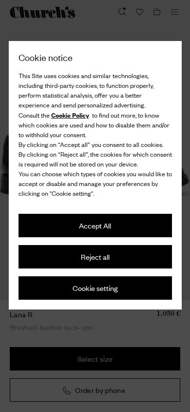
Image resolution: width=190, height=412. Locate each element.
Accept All (95, 225)
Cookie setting (95, 288)
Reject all (95, 256)
